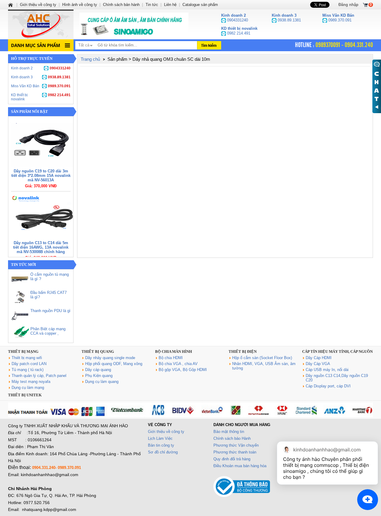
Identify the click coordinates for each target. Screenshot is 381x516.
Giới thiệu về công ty (166, 431)
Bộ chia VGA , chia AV (178, 363)
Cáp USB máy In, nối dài (327, 369)
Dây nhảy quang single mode (110, 358)
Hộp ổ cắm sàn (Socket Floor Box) (262, 358)
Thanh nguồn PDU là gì (50, 310)
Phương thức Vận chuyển (236, 445)
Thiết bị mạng (23, 351)
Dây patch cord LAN (29, 363)
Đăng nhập (348, 4)
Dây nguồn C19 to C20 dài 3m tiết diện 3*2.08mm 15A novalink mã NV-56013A (41, 175)
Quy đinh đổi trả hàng (231, 459)
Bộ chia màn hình (173, 351)
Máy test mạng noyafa (31, 381)
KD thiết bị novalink (41, 97)
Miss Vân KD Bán (41, 86)
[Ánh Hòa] (11, 4)
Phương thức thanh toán (234, 452)
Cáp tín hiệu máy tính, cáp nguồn (337, 351)
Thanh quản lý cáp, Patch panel (39, 375)
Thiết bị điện (243, 351)
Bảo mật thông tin (228, 431)
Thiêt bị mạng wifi (27, 358)
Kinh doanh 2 (41, 68)
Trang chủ (90, 59)
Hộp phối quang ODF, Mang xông (113, 363)
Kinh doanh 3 (41, 77)
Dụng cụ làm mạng (28, 387)
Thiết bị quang (98, 351)
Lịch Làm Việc (160, 438)
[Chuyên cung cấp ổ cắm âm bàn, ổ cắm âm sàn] (133, 24)
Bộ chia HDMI (171, 358)
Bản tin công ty (161, 445)
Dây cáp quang (98, 369)
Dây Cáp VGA (318, 363)
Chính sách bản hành (121, 4)
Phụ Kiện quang (99, 375)
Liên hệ (170, 4)
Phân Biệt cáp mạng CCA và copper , (47, 331)
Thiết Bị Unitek (25, 395)
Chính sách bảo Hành (232, 438)
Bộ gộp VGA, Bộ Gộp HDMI (183, 369)
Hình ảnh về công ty (79, 4)
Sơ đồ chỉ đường (163, 452)
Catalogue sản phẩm (200, 4)
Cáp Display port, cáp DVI (328, 386)
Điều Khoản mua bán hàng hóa (239, 466)
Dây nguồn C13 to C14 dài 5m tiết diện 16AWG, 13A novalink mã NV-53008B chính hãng (40, 247)
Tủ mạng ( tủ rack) (27, 369)
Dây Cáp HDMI (319, 358)
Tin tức (152, 4)
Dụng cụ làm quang (101, 381)
